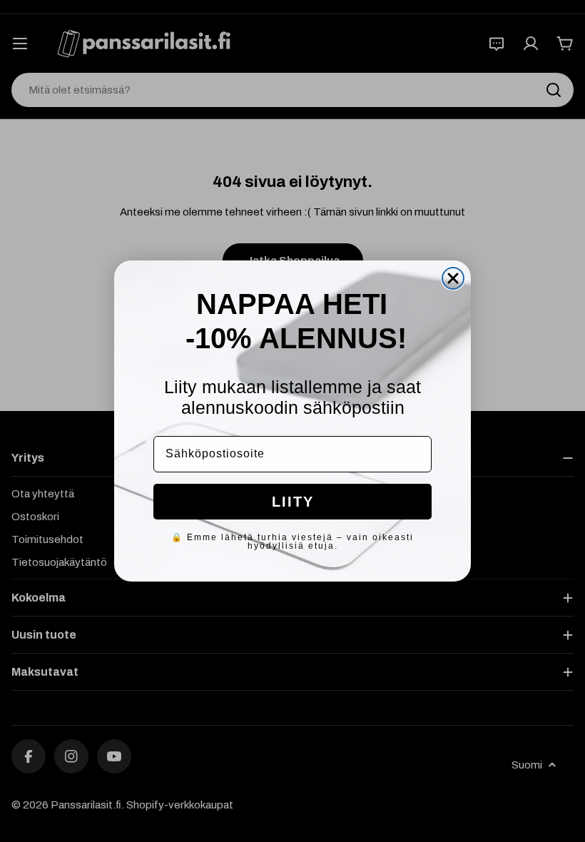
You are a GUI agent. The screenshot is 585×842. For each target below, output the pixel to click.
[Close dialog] (453, 278)
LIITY (293, 501)
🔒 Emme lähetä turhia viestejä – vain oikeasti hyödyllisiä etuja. (292, 541)
